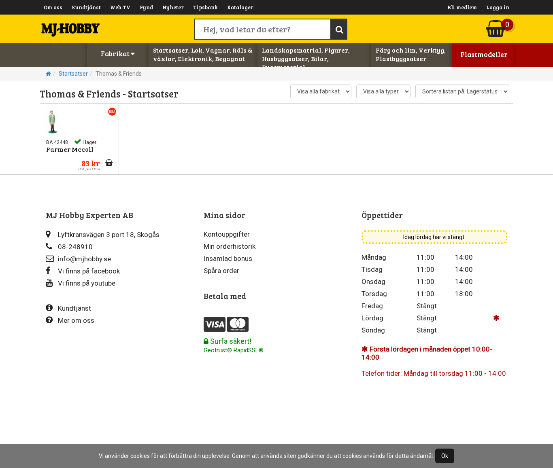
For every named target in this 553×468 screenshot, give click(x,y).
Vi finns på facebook (89, 271)
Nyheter (173, 7)
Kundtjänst (86, 7)
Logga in (497, 7)
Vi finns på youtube (86, 283)
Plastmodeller (484, 54)
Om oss (53, 7)
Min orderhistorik (229, 246)
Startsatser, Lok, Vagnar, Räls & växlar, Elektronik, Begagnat (203, 54)
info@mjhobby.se (84, 259)
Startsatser (73, 73)
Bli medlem (462, 7)
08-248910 (75, 247)
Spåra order (221, 271)
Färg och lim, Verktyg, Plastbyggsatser (411, 54)
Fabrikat (116, 53)
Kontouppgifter (227, 234)
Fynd (146, 7)
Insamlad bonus (228, 258)
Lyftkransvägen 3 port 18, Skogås (109, 235)
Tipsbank (205, 7)
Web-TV (120, 7)
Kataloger (240, 7)
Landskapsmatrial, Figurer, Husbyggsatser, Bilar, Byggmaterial (306, 58)
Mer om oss (76, 320)
